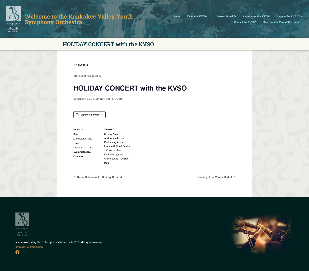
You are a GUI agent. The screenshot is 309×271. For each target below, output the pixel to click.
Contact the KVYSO (245, 22)
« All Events (80, 65)
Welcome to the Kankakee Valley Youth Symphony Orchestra (79, 19)
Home (176, 16)
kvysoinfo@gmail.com (29, 246)
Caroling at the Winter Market (215, 177)
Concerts (78, 156)
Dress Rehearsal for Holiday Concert (99, 177)
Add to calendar (90, 114)
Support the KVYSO (288, 16)
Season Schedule (226, 16)
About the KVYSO (197, 16)
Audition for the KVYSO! (257, 16)
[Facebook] (17, 252)
